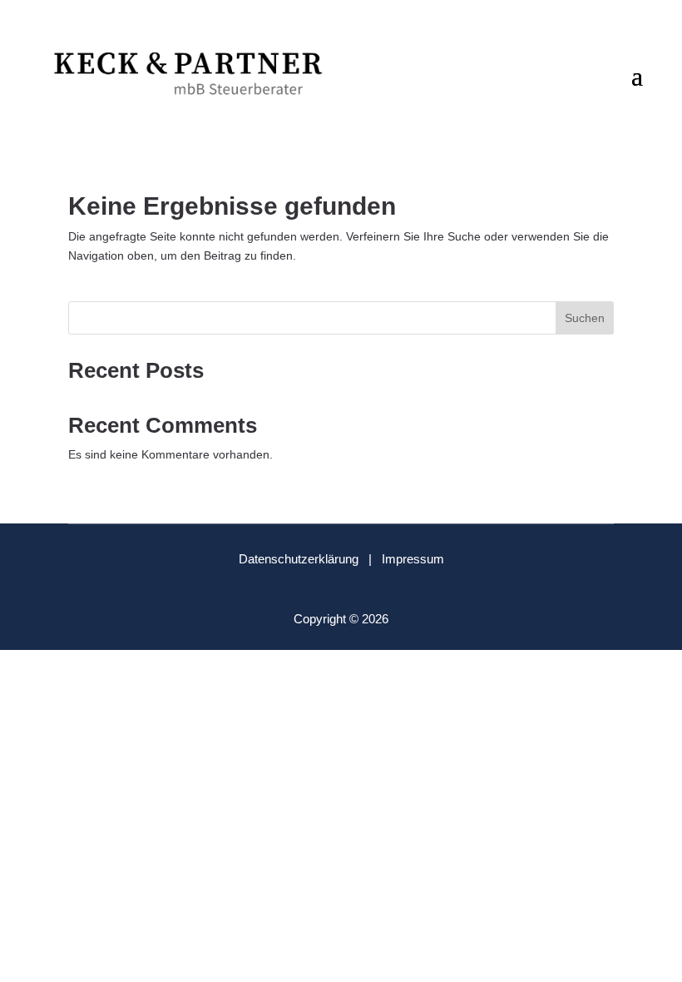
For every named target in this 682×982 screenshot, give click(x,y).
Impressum (413, 559)
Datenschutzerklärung (298, 559)
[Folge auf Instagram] (355, 587)
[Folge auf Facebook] (327, 587)
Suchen (585, 318)
